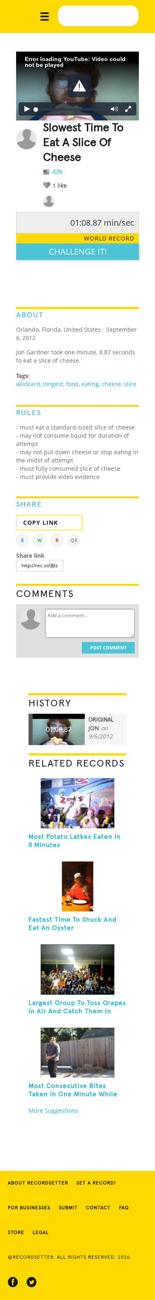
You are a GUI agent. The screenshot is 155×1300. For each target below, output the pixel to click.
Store (16, 1232)
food (72, 384)
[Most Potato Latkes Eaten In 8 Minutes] (77, 803)
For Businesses (29, 1208)
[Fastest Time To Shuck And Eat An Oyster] (77, 886)
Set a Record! (96, 1183)
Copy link (40, 522)
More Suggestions (53, 1110)
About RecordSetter (38, 1183)
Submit (68, 1208)
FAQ (124, 1208)
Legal (41, 1232)
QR (74, 540)
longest (53, 384)
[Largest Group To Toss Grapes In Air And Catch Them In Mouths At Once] (77, 969)
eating (90, 384)
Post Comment (108, 647)
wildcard (28, 384)
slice (130, 384)
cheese (111, 384)
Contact (98, 1208)
